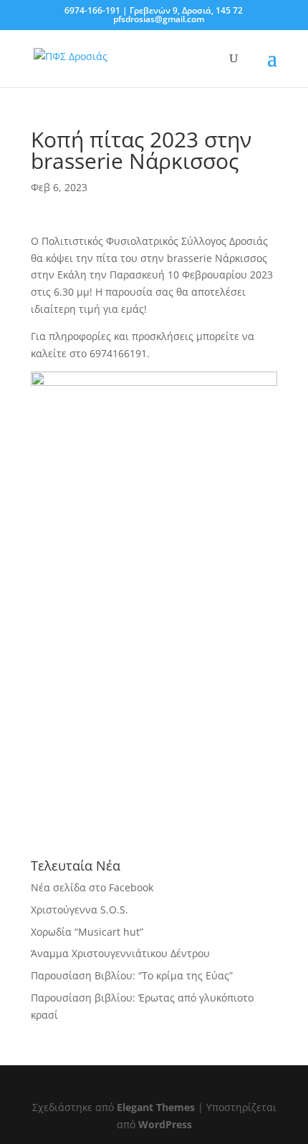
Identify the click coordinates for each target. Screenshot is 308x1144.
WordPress (165, 1124)
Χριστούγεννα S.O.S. (79, 909)
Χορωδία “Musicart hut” (87, 932)
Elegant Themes (156, 1107)
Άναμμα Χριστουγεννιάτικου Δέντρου (120, 953)
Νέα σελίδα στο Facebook (92, 887)
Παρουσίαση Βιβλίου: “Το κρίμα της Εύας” (132, 975)
